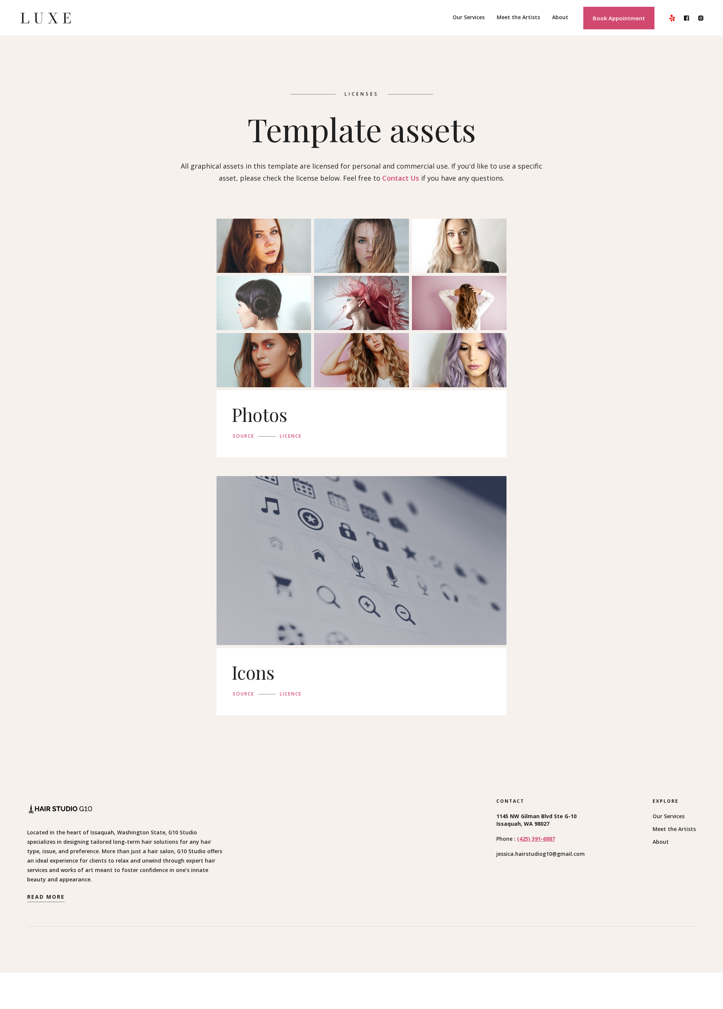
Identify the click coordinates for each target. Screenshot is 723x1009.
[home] (45, 18)
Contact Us (400, 178)
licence (291, 436)
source (243, 436)
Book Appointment (619, 18)
